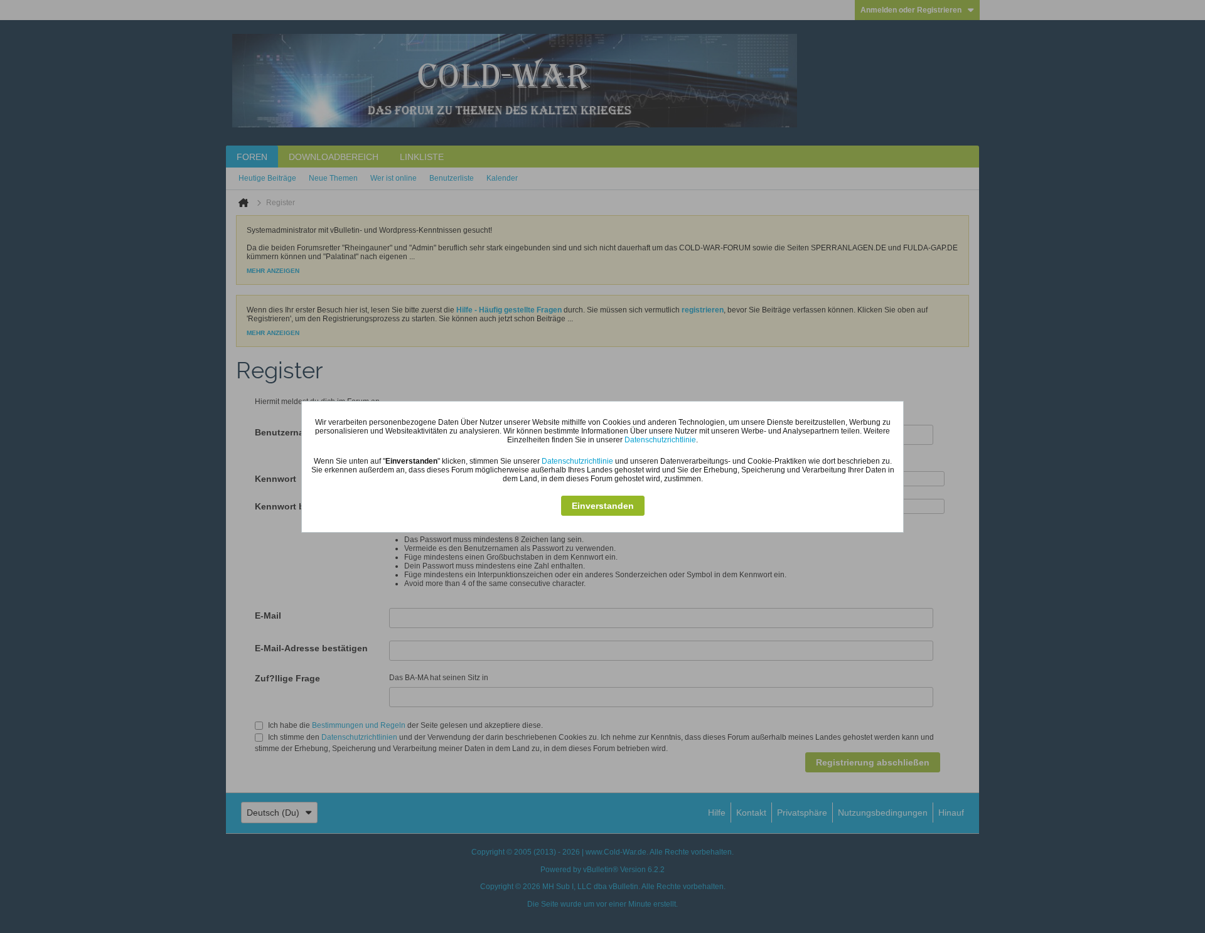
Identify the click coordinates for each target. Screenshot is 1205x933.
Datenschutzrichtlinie (660, 439)
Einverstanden (603, 506)
